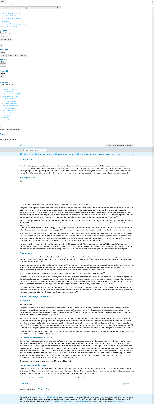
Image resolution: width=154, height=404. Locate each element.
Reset (3, 52)
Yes (41, 389)
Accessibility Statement (81, 401)
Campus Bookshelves (44, 154)
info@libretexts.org (117, 401)
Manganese (23, 378)
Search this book (5, 33)
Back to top (23, 383)
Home (29, 154)
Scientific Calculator (10, 103)
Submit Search (6, 39)
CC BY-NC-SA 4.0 (43, 378)
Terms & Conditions (67, 401)
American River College (66, 154)
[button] (7, 117)
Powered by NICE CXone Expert (48, 397)
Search (23, 150)
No (49, 389)
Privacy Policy (55, 401)
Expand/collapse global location (133, 153)
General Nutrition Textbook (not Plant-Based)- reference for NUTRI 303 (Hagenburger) (107, 154)
